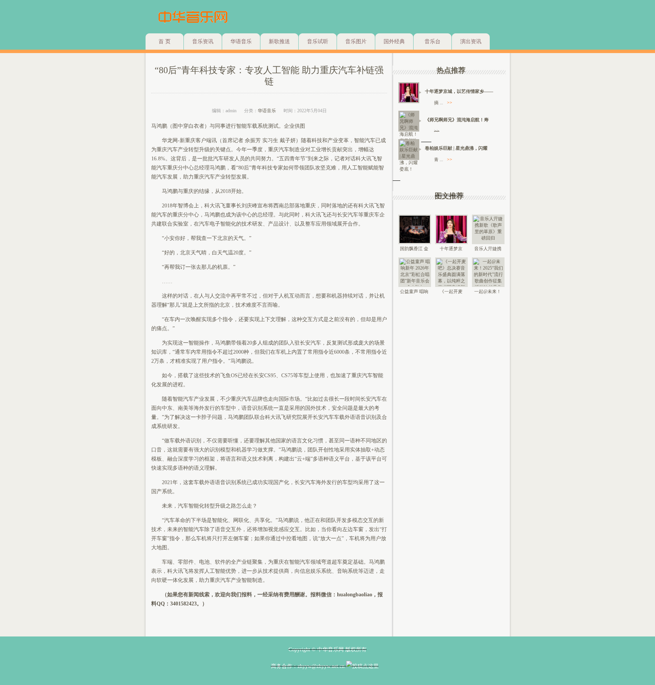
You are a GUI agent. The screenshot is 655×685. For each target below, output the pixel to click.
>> (449, 102)
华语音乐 (241, 41)
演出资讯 (470, 41)
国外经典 (394, 41)
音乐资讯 (202, 41)
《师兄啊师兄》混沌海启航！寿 (457, 119)
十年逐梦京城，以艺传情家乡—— (459, 91)
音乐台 (432, 41)
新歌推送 (279, 41)
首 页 (164, 41)
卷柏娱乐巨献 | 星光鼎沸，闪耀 (456, 148)
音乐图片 (356, 41)
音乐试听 (317, 41)
